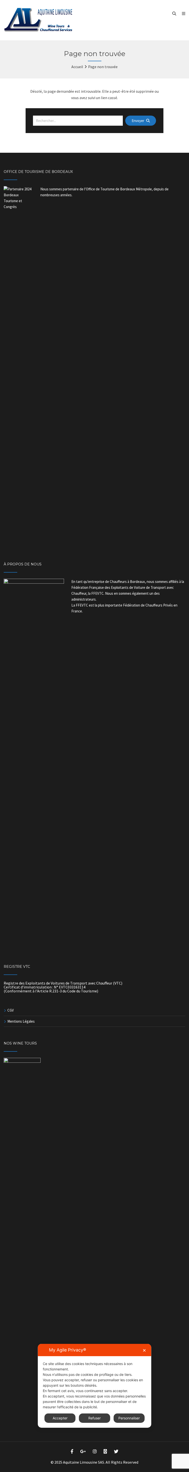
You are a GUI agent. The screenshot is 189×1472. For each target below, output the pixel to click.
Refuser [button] (94, 1418)
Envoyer (138, 120)
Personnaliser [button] (129, 1418)
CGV (10, 1010)
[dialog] (94, 1386)
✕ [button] (144, 1350)
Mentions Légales (21, 1021)
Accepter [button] (60, 1418)
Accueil (77, 66)
